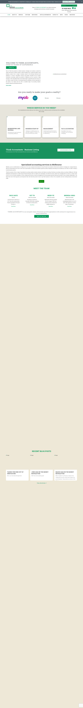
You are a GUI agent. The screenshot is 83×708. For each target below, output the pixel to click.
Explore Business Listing (65, 150)
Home (9, 14)
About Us (14, 14)
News (61, 14)
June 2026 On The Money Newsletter (39, 472)
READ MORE (8, 85)
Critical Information (45, 14)
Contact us (55, 14)
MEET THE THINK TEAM (41, 216)
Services (21, 14)
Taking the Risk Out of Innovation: (15, 472)
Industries (34, 14)
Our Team (27, 14)
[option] (15, 127)
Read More (13, 206)
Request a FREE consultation (68, 1)
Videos (66, 14)
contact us (11, 67)
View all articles (41, 483)
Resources (72, 14)
